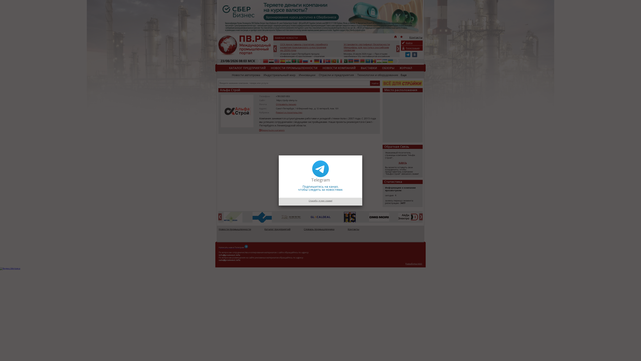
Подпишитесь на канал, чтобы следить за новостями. (320, 188)
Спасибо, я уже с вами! (320, 200)
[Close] (362, 155)
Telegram (320, 180)
